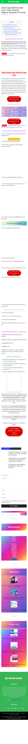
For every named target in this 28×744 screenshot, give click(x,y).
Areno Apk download (14, 139)
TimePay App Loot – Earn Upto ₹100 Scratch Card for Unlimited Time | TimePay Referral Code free (17, 460)
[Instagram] (9, 708)
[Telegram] (14, 17)
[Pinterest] (8, 17)
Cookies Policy (15, 714)
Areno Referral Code (8, 28)
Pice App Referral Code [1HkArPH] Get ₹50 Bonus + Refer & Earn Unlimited (16, 466)
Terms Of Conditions (6, 713)
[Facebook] (2, 17)
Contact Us (23, 713)
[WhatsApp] (11, 17)
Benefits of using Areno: (11, 34)
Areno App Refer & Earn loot (10, 24)
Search (14, 511)
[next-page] (4, 471)
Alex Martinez (5, 14)
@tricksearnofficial (22, 416)
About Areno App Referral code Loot (10, 26)
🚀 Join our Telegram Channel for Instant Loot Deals (14, 431)
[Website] (19, 708)
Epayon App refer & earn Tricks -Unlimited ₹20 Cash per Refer (14, 665)
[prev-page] (2, 471)
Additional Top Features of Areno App (12, 32)
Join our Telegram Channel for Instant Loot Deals (14, 99)
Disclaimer (13, 713)
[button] (2, 2)
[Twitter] (5, 17)
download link (20, 107)
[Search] (26, 2)
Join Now (14, 559)
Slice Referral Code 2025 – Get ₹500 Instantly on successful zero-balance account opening (17, 453)
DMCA (11, 714)
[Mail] (12, 708)
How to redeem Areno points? (10, 31)
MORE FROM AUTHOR (15, 448)
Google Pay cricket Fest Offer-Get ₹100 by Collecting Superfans (14, 652)
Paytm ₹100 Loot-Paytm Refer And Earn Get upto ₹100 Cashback (14, 639)
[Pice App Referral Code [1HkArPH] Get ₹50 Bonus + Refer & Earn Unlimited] (4, 466)
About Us (18, 713)
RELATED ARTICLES (6, 448)
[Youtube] (22, 708)
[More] (17, 17)
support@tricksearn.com (16, 699)
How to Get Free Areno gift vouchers (12, 29)
